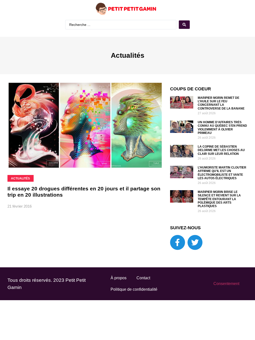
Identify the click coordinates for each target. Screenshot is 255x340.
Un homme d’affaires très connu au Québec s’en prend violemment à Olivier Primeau (222, 127)
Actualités (127, 55)
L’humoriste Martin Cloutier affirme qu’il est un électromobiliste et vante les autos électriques (222, 173)
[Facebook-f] (177, 242)
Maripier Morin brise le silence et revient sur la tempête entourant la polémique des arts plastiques (219, 199)
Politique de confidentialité (134, 289)
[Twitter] (195, 242)
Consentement (226, 284)
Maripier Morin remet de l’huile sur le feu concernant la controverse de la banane (221, 103)
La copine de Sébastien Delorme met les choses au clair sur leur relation (221, 150)
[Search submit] (184, 24)
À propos (119, 278)
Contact (143, 278)
